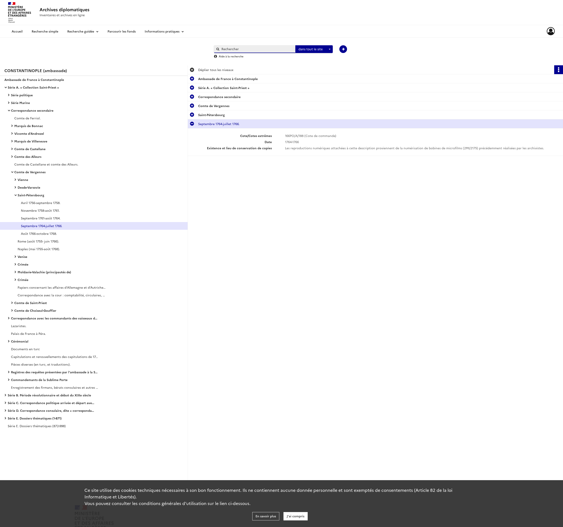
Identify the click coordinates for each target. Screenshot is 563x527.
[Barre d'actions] (558, 69)
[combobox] (314, 49)
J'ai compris (295, 516)
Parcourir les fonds (122, 31)
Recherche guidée (80, 31)
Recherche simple (45, 31)
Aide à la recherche (231, 56)
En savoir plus (266, 516)
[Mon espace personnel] (550, 31)
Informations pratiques (162, 31)
